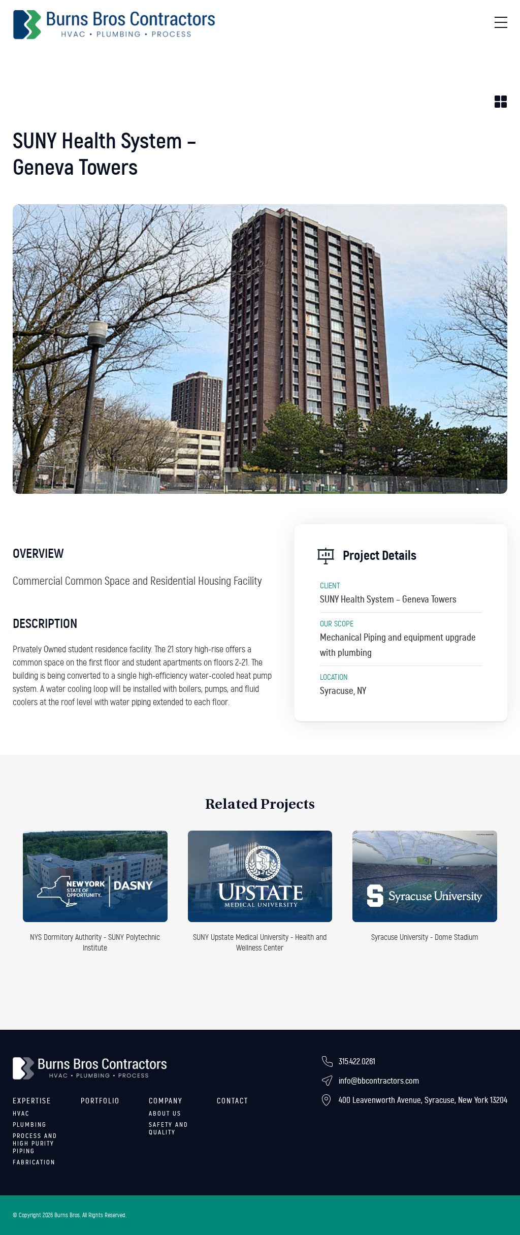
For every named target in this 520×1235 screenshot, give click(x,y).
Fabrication (34, 1162)
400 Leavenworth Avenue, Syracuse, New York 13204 (423, 1100)
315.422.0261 (357, 1061)
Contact (232, 1100)
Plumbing (30, 1125)
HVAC (21, 1114)
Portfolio (100, 1100)
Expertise (32, 1100)
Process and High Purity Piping (35, 1143)
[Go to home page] (114, 25)
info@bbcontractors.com (379, 1080)
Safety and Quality (168, 1128)
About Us (165, 1114)
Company (166, 1100)
